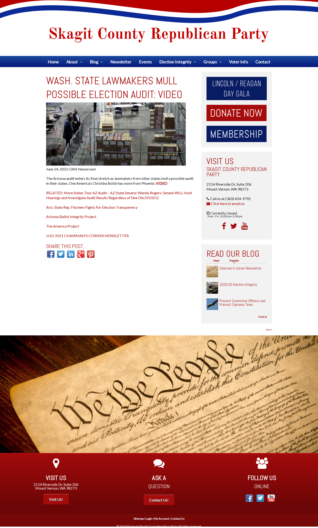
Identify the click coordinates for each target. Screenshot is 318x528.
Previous (7, 394)
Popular (235, 260)
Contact (262, 61)
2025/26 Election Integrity (238, 284)
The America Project (62, 226)
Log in (269, 329)
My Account (161, 518)
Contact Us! (159, 500)
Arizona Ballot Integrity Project (71, 216)
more (262, 316)
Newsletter (121, 61)
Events (145, 61)
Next (311, 394)
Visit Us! (56, 499)
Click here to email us (227, 203)
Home (53, 61)
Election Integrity (175, 61)
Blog (94, 61)
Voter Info (238, 61)
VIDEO (161, 183)
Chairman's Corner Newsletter (241, 268)
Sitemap (139, 518)
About (72, 61)
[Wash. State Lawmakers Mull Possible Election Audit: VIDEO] (116, 133)
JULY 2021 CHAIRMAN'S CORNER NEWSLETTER (87, 235)
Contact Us (178, 518)
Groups (210, 61)
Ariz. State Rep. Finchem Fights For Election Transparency (92, 207)
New (216, 260)
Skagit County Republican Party (236, 172)
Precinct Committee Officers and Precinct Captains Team (242, 302)
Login (148, 518)
